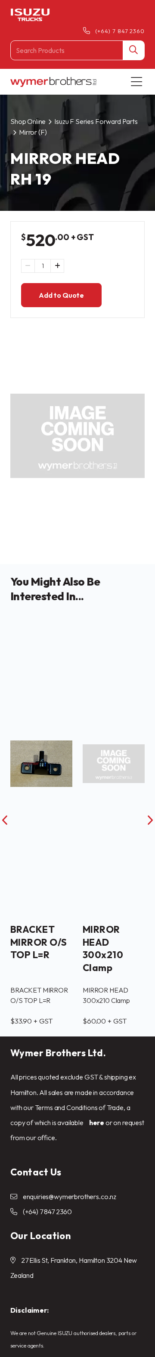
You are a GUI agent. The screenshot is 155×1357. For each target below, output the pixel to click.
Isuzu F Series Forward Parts (96, 121)
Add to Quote (61, 295)
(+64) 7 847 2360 (120, 31)
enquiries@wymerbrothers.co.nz (69, 1196)
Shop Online (28, 121)
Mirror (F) (32, 132)
